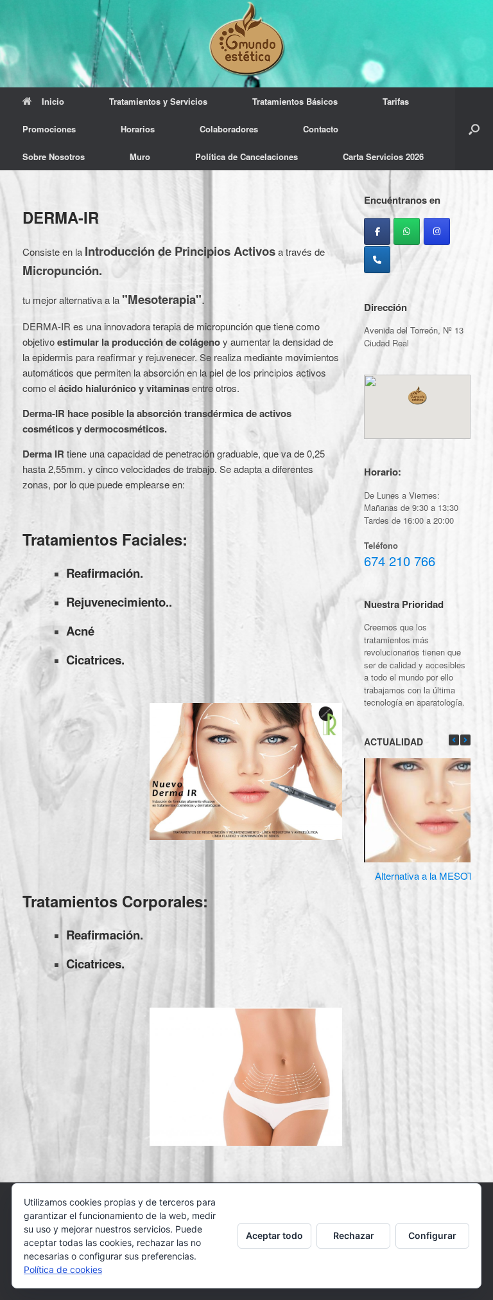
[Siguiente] (465, 740)
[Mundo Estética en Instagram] (437, 231)
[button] (474, 128)
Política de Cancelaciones (246, 156)
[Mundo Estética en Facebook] (377, 231)
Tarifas (396, 101)
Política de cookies (63, 1269)
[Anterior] (454, 740)
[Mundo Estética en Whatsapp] (407, 231)
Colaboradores (229, 129)
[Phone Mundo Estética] (377, 259)
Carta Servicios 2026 (383, 156)
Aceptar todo (274, 1235)
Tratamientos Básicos (295, 101)
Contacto (320, 129)
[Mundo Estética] (246, 38)
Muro (140, 156)
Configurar (432, 1235)
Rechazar (353, 1235)
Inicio (53, 101)
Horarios (138, 129)
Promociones (49, 129)
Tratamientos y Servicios (158, 101)
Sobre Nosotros (53, 156)
